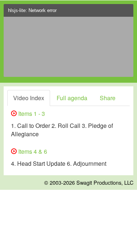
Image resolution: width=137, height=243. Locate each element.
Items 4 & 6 (32, 151)
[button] (126, 12)
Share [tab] (107, 98)
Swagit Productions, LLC (104, 182)
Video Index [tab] (28, 98)
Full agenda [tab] (72, 98)
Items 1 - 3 (31, 113)
